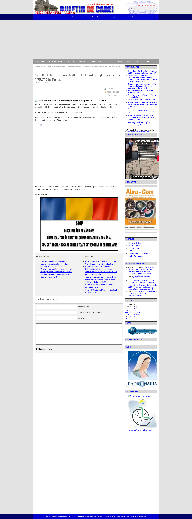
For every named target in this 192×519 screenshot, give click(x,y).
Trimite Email (112, 95)
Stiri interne (41, 61)
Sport (147, 61)
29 (130, 317)
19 (139, 312)
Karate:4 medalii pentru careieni (53, 261)
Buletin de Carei (66, 7)
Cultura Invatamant (96, 61)
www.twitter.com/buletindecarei (138, 132)
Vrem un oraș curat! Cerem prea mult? (142, 100)
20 (126, 315)
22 (130, 315)
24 (135, 315)
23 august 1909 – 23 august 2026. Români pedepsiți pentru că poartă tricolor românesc (141, 117)
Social (128, 61)
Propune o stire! (87, 17)
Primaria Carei (133, 248)
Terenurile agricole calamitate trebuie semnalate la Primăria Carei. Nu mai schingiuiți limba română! (100, 279)
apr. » (136, 319)
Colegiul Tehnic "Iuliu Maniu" (139, 253)
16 (132, 312)
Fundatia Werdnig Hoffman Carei (140, 430)
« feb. (127, 319)
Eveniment (70, 61)
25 (137, 315)
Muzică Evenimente (135, 256)
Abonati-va (150, 5)
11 (137, 310)
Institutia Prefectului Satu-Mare (140, 251)
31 (135, 317)
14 (128, 312)
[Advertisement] (96, 39)
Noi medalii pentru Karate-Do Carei (54, 274)
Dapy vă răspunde (117, 17)
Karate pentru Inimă (48, 277)
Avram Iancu (145, 396)
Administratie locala (56, 61)
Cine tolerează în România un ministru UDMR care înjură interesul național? (142, 72)
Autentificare (142, 5)
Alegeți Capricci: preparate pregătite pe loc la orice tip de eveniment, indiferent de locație (142, 104)
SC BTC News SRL (117, 516)
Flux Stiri (138, 61)
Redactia (150, 17)
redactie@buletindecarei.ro (139, 516)
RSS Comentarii (113, 92)
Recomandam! (102, 17)
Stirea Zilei (82, 61)
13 (126, 312)
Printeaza (111, 89)
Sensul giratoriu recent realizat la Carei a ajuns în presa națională (142, 281)
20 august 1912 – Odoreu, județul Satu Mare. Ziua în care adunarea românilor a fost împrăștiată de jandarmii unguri (141, 270)
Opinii (120, 61)
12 (139, 310)
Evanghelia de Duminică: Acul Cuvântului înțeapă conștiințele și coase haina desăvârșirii (140, 124)
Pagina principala (43, 17)
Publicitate (56, 17)
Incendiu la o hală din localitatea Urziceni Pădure (139, 277)
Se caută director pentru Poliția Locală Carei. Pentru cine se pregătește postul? (142, 293)
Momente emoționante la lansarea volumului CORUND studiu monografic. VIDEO (142, 111)
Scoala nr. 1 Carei (134, 243)
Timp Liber (110, 61)
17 (135, 312)
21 (128, 315)
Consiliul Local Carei (135, 246)
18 (137, 312)
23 (132, 315)
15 (130, 312)
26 (139, 315)
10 (135, 310)
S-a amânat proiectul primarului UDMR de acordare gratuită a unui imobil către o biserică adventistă (142, 287)
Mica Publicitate (133, 17)
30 (132, 317)
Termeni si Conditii (71, 17)
